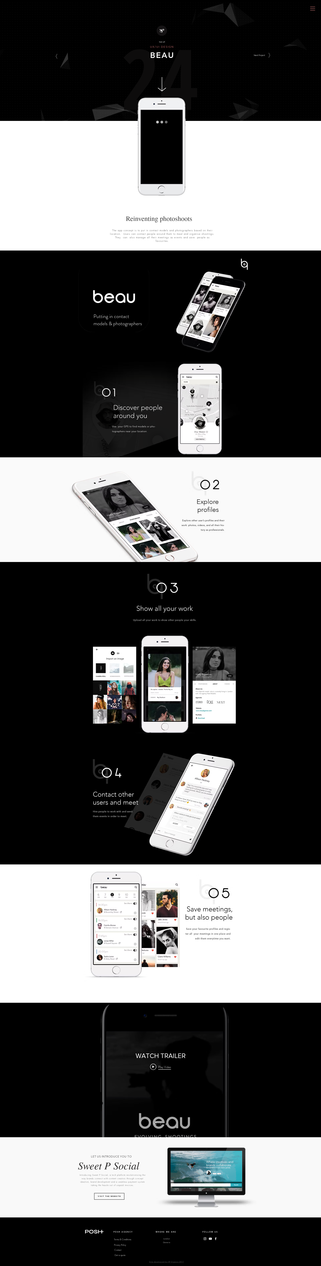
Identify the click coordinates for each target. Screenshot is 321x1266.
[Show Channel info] (164, 1123)
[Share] (156, 1124)
